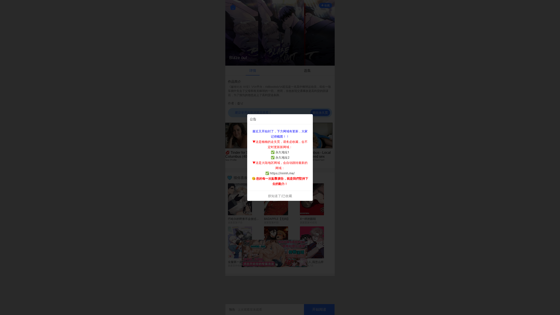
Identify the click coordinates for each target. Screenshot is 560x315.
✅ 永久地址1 (280, 152)
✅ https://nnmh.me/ (280, 173)
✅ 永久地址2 (280, 157)
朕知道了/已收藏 (280, 196)
